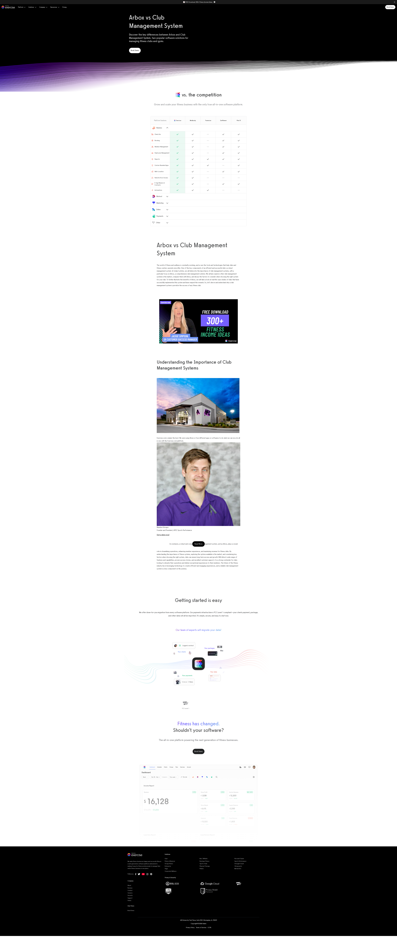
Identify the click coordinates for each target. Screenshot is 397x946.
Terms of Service (201, 927)
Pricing (64, 7)
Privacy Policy (190, 927)
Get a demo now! (163, 535)
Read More (199, 544)
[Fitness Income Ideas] (198, 321)
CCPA (209, 927)
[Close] (394, 2)
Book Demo (390, 7)
